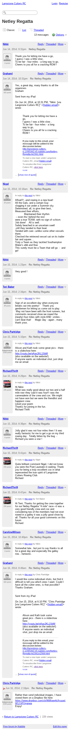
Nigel (6, 184)
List (24, 30)
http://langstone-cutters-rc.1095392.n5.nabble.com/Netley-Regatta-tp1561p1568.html (40, 651)
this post (28, 195)
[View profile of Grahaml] (7, 88)
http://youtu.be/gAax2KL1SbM (31, 353)
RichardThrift (10, 371)
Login (54, 3)
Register (63, 3)
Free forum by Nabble (14, 726)
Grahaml (8, 73)
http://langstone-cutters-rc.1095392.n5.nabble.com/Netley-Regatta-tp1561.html (40, 152)
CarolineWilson (12, 532)
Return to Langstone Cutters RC (21, 716)
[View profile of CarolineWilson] (7, 547)
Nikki (6, 44)
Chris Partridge (11, 331)
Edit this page (60, 726)
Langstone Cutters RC (14, 3)
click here (38, 167)
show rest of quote (27, 175)
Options (60, 34)
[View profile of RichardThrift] (7, 386)
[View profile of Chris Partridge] (7, 346)
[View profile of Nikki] (7, 59)
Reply (41, 44)
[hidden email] (50, 105)
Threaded (39, 30)
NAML (25, 170)
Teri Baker (8, 286)
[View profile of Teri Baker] (7, 302)
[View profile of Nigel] (7, 199)
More (60, 44)
